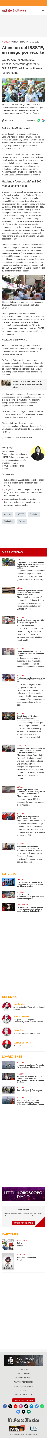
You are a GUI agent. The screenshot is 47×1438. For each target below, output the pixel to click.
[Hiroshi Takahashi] (7, 1019)
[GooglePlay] (29, 1412)
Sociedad (34, 514)
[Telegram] (31, 1406)
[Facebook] (5, 1406)
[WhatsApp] (42, 1406)
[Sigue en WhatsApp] (39, 120)
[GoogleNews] (18, 1412)
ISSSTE (20, 514)
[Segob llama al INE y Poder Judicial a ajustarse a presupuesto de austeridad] (8, 727)
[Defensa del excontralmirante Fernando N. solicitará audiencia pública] (8, 659)
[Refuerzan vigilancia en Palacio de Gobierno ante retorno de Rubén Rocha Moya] (8, 600)
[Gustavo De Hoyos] (7, 1044)
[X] (10, 1406)
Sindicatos (8, 521)
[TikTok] (26, 1406)
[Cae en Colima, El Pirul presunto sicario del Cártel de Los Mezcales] (8, 1090)
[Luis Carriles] (7, 1006)
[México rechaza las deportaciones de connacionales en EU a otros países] (8, 691)
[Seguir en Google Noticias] (43, 120)
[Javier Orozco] (7, 1031)
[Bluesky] (37, 1406)
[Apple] (23, 1412)
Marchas (7, 514)
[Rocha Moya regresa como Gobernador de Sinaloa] (8, 826)
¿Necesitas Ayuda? (23, 1400)
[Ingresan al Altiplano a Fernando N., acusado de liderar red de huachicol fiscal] (8, 1065)
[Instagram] (21, 1406)
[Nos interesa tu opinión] (23, 1360)
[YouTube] (15, 1406)
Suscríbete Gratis (23, 1223)
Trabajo (22, 521)
